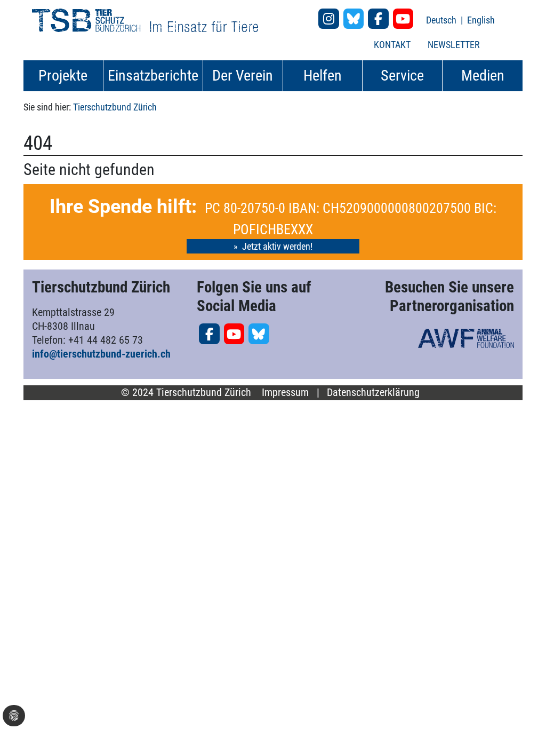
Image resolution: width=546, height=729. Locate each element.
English (481, 20)
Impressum (285, 392)
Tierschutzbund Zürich (115, 107)
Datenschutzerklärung (373, 392)
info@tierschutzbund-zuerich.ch (101, 353)
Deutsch (442, 20)
